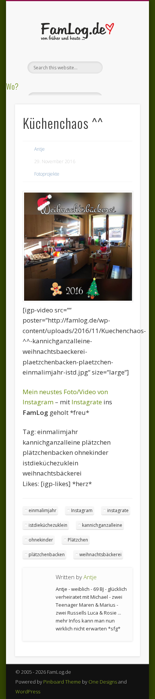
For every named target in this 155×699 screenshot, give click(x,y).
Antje (39, 149)
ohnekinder (41, 540)
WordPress (27, 691)
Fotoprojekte (46, 174)
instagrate (118, 510)
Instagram (82, 510)
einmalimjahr (42, 510)
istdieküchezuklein (48, 525)
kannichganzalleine (102, 525)
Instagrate (86, 402)
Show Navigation (121, 67)
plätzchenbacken (47, 554)
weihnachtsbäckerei (100, 554)
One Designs (102, 681)
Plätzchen (78, 540)
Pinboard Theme (62, 681)
